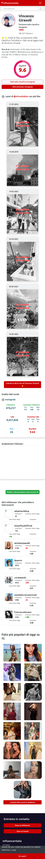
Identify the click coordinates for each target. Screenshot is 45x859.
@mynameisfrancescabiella (12, 731)
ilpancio (18, 560)
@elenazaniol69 (33, 653)
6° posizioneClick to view (22, 354)
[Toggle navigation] (40, 3)
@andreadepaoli (33, 692)
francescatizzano (22, 612)
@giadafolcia (33, 731)
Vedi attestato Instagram (22, 87)
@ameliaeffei (12, 692)
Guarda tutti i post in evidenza (22, 802)
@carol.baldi (12, 770)
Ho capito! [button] (22, 856)
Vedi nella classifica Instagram (22, 82)
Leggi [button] (14, 850)
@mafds (12, 711)
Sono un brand (22, 831)
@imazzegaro (33, 711)
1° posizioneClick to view (22, 124)
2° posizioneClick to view (22, 167)
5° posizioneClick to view (22, 306)
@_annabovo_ (22, 790)
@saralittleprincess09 (33, 770)
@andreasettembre (12, 672)
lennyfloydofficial (23, 526)
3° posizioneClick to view (22, 211)
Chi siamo (6, 845)
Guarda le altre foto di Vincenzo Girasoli (22, 383)
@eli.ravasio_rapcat (12, 653)
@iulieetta (33, 751)
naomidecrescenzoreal (25, 595)
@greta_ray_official (33, 672)
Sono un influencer (22, 825)
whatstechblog (21, 511)
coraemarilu (20, 577)
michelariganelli (22, 543)
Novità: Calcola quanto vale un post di (22, 492)
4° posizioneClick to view (22, 259)
